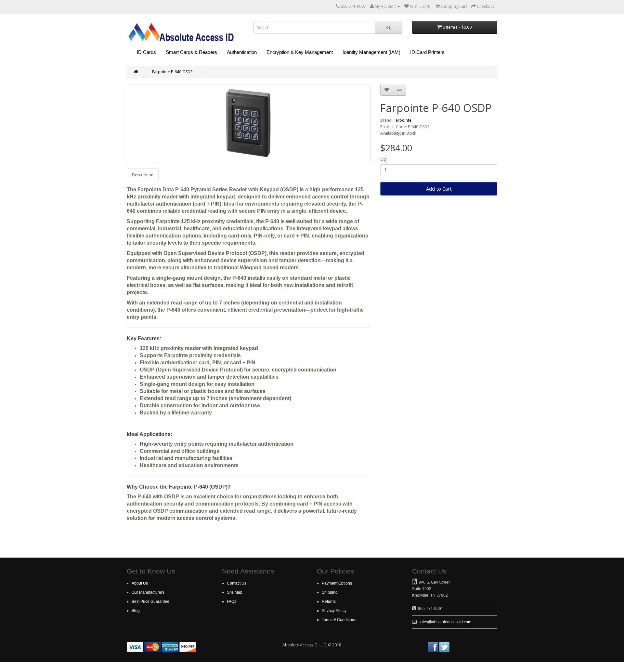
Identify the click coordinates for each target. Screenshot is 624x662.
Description (142, 175)
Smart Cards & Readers (191, 52)
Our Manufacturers (148, 592)
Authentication (242, 52)
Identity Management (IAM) (371, 52)
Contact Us (236, 583)
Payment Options (337, 583)
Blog (136, 610)
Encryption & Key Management (299, 52)
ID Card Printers (427, 52)
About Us (140, 583)
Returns (329, 601)
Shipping (330, 592)
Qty (383, 159)
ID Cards (146, 52)
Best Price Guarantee (150, 601)
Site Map (234, 592)
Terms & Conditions (339, 619)
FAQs (231, 601)
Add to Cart (439, 188)
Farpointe (402, 120)
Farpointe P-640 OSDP (172, 71)
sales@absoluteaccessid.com (445, 622)
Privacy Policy (334, 610)
